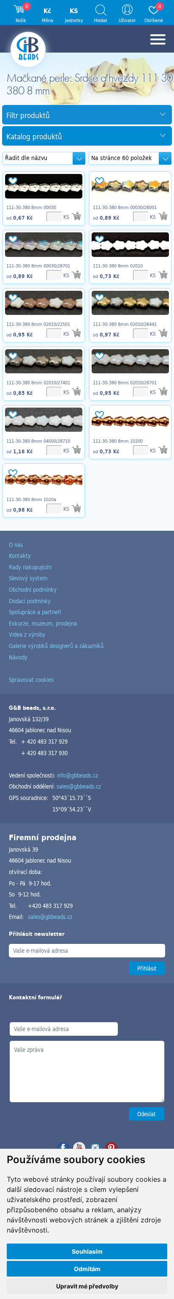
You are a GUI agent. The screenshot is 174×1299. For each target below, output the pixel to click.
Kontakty (20, 555)
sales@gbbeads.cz (79, 786)
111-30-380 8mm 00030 (31, 207)
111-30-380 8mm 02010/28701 (125, 382)
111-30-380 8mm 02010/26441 (125, 324)
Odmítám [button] (87, 1268)
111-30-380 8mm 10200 (118, 441)
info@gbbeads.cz (77, 775)
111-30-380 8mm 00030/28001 (125, 207)
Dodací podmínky (30, 600)
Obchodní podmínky (33, 589)
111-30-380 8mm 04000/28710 (38, 441)
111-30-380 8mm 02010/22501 (38, 324)
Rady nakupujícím (30, 567)
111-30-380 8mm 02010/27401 (38, 382)
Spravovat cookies (31, 679)
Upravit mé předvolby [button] (87, 1286)
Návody (18, 657)
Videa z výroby (27, 634)
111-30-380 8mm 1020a (31, 499)
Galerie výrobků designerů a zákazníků (56, 645)
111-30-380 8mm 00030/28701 (38, 265)
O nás (16, 544)
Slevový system (28, 578)
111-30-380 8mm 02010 (118, 265)
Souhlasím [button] (87, 1251)
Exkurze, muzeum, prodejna (43, 623)
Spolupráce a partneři (35, 611)
